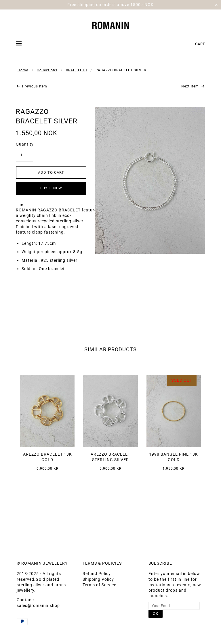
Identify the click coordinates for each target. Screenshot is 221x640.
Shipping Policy (98, 579)
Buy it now (51, 188)
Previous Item (34, 86)
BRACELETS (76, 70)
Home (23, 70)
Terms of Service (99, 584)
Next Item (190, 86)
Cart (200, 44)
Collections (47, 70)
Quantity (24, 144)
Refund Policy (97, 573)
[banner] (110, 24)
